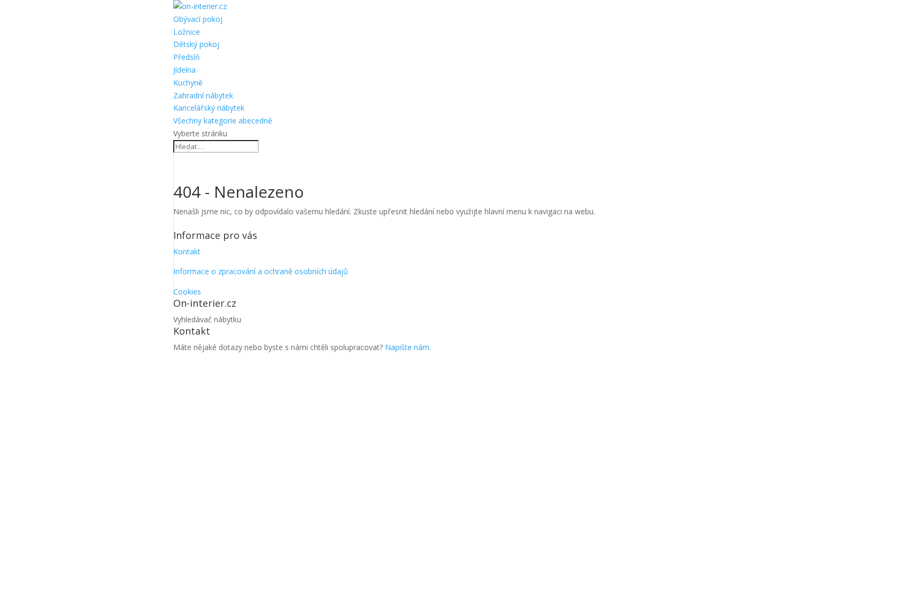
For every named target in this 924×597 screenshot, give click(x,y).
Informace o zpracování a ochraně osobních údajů (260, 271)
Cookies (187, 291)
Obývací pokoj (197, 19)
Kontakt (187, 251)
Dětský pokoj (196, 44)
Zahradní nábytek (203, 95)
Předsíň (186, 57)
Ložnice (186, 32)
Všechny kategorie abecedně (222, 120)
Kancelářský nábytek (208, 108)
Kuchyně (188, 82)
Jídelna (184, 70)
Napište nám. (408, 347)
